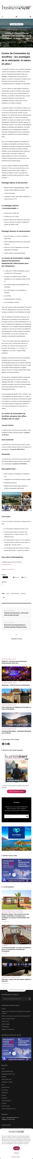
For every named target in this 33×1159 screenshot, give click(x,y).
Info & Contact (5, 1021)
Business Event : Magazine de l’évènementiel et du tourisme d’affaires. (16, 1012)
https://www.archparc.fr (8, 569)
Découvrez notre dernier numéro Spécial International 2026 (16, 1016)
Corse (3, 1084)
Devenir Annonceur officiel (8, 1018)
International (6, 977)
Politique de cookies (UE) (8, 1029)
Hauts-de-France (6, 1087)
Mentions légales (6, 1024)
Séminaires (23, 593)
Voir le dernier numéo (16, 791)
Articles (9, 27)
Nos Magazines (5, 1026)
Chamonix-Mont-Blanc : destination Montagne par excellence (16, 732)
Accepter (16, 1148)
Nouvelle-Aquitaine (17, 912)
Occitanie (4, 1103)
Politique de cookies (16, 1156)
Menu (16, 16)
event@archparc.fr (7, 564)
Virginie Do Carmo (11, 42)
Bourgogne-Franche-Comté (8, 1074)
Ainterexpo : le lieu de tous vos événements (16, 685)
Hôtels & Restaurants (15, 593)
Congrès (7, 593)
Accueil (4, 27)
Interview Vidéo (6, 912)
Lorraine (4, 1095)
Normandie (5, 945)
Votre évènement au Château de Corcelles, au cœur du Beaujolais (16, 708)
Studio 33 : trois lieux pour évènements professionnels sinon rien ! (14, 662)
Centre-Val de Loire (6, 1079)
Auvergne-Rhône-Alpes (16, 24)
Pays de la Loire (5, 1106)
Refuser (16, 1153)
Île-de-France (19, 910)
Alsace (3, 1068)
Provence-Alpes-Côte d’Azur (9, 1108)
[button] (11, 498)
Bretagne (4, 1076)
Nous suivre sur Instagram (16, 989)
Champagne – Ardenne (7, 1082)
